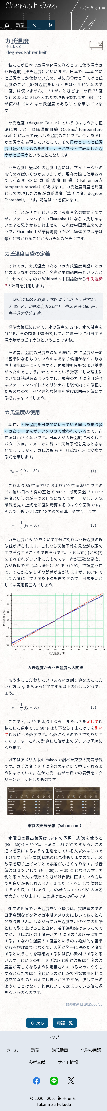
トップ (53, 1037)
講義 (20, 25)
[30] (36, 539)
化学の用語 (91, 1050)
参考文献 (37, 1062)
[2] (100, 552)
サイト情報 (68, 1062)
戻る (39, 1023)
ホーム (12, 1050)
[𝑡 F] (56, 450)
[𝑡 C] (83, 450)
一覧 (48, 25)
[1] (30, 340)
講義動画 (60, 1050)
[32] (43, 372)
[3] (35, 578)
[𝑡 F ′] (23, 721)
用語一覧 (65, 1023)
